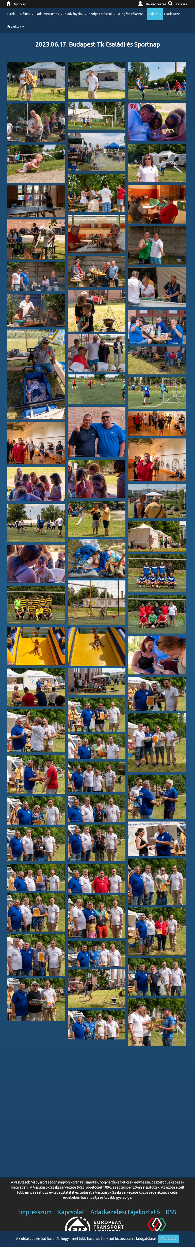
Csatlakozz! (172, 13)
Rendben (168, 1239)
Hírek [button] (11, 13)
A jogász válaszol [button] (130, 13)
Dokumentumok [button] (48, 13)
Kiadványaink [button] (74, 13)
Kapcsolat (71, 1212)
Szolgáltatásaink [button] (101, 13)
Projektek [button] (14, 26)
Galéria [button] (153, 13)
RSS (171, 1212)
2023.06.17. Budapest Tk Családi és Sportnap (97, 44)
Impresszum (35, 1212)
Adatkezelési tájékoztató (125, 1212)
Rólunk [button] (25, 13)
